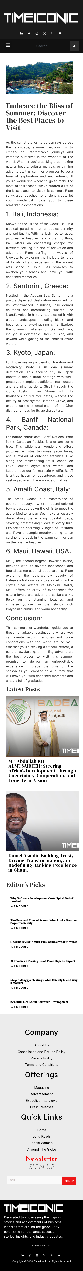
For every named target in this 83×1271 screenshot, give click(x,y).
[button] (8, 45)
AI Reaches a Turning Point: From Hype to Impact (42, 961)
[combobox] (51, 46)
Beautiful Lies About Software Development (39, 1002)
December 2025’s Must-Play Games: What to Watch (43, 942)
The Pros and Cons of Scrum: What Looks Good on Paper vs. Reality (43, 921)
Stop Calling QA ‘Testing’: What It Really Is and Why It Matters (44, 981)
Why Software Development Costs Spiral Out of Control (41, 899)
